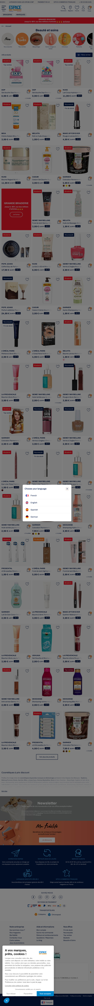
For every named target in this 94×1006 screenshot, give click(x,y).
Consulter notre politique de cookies (17, 986)
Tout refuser (11, 994)
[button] (7, 1000)
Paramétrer (28, 994)
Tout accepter (45, 994)
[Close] (67, 489)
